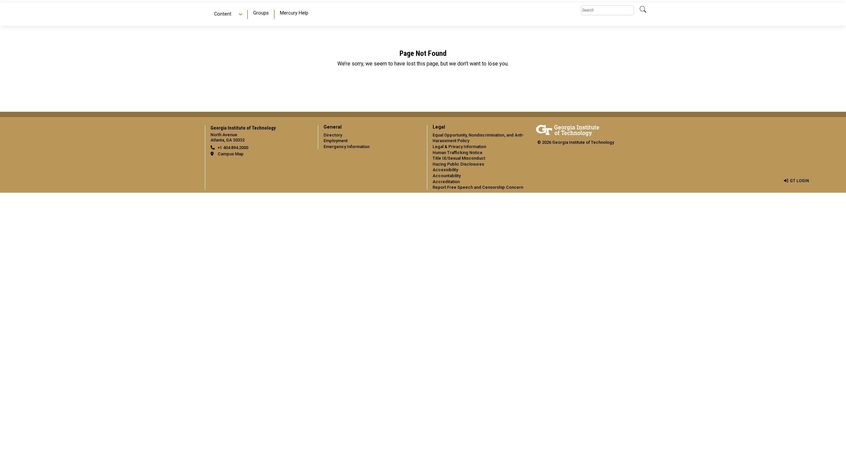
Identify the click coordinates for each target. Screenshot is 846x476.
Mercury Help (294, 13)
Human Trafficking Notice (457, 152)
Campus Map (231, 153)
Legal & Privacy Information (459, 146)
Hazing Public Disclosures (458, 164)
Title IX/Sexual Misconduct (459, 158)
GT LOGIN (799, 180)
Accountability (447, 175)
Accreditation (446, 181)
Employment (336, 140)
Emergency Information (346, 146)
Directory (333, 135)
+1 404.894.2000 (232, 147)
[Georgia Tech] (567, 129)
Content (222, 14)
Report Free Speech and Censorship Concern (478, 187)
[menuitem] (261, 14)
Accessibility (445, 169)
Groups (261, 13)
